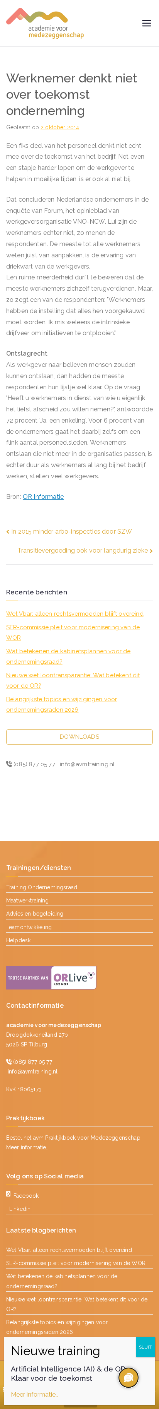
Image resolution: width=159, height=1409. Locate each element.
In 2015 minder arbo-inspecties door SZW (71, 531)
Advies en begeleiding (34, 914)
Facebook (26, 1196)
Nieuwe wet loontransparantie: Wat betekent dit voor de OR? (73, 680)
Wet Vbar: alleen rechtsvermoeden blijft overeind (75, 613)
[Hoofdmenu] (146, 23)
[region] (128, 1378)
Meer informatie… (27, 1147)
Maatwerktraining (27, 900)
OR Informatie (43, 496)
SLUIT (145, 1347)
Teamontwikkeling (29, 927)
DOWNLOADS (79, 736)
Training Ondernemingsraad (41, 887)
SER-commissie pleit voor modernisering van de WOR (73, 632)
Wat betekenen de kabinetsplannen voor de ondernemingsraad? (68, 656)
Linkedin (19, 1209)
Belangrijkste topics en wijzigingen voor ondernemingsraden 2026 (61, 704)
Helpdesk (18, 940)
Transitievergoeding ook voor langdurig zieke (82, 550)
